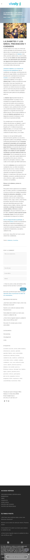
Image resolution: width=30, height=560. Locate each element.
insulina (5, 77)
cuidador (21, 360)
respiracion (16, 378)
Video (19, 380)
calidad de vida (7, 357)
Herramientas (6, 334)
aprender (18, 351)
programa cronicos (15, 376)
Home (4, 17)
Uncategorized (7, 337)
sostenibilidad (7, 380)
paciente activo (16, 371)
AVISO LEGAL (5, 502)
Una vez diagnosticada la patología (12, 219)
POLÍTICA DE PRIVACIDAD (8, 506)
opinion (9, 371)
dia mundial (11, 367)
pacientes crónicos (8, 373)
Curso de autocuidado (16, 556)
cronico (11, 360)
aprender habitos (7, 353)
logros (5, 371)
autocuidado (19, 353)
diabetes (19, 54)
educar (12, 221)
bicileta (17, 355)
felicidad (16, 369)
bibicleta (12, 355)
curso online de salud (18, 362)
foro (20, 369)
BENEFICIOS (4, 496)
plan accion (6, 376)
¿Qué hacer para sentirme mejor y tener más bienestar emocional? (13, 518)
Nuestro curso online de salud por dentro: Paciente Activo (15, 523)
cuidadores (6, 362)
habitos (23, 369)
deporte (9, 364)
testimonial (14, 380)
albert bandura (21, 348)
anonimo (13, 351)
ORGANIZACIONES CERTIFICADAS (11, 494)
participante (17, 373)
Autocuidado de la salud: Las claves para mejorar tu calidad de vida (14, 529)
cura (11, 362)
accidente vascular (8, 348)
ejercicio (17, 367)
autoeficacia (6, 355)
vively (8, 17)
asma (14, 353)
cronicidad (6, 360)
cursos (5, 364)
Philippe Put (14, 234)
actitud (15, 348)
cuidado (16, 360)
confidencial (21, 357)
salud (20, 378)
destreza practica (16, 364)
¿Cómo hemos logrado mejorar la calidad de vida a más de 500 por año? (14, 534)
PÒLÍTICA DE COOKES (7, 504)
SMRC (3, 498)
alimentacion (6, 351)
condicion (14, 357)
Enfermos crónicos (8, 369)
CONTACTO (4, 500)
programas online (7, 378)
